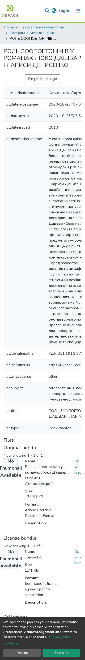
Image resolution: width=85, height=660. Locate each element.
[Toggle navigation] (78, 11)
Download (77, 467)
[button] (54, 11)
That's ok (61, 653)
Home (9, 27)
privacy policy (61, 637)
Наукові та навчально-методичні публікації (43, 27)
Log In (64, 10)
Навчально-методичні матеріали (33, 32)
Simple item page (42, 78)
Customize (11, 643)
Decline (22, 653)
